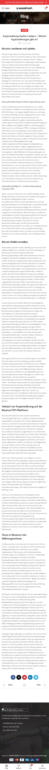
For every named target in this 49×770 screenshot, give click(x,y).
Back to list (24, 685)
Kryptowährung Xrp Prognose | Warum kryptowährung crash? (23, 102)
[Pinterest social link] (24, 677)
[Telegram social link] (36, 677)
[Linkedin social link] (30, 677)
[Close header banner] (46, 2)
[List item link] (24, 727)
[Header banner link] (21, 2)
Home (23, 21)
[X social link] (18, 677)
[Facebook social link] (13, 677)
